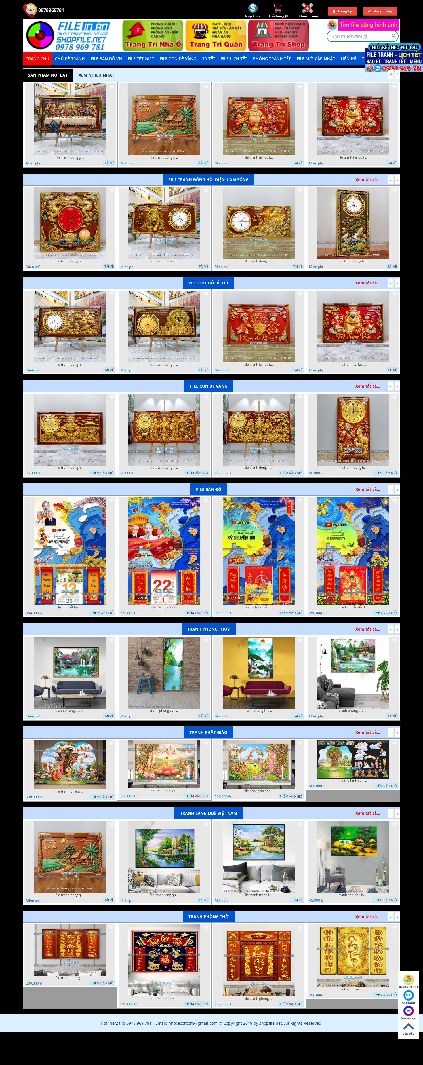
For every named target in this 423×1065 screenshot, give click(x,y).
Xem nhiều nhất (96, 75)
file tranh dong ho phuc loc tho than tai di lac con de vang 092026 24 (164, 468)
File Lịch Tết (234, 58)
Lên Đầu (409, 1034)
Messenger (409, 1018)
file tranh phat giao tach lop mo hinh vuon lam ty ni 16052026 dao (70, 791)
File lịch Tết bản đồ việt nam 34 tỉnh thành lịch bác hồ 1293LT (70, 607)
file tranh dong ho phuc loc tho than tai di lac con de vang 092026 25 (70, 468)
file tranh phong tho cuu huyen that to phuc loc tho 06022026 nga (164, 998)
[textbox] (363, 36)
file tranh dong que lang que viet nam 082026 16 (164, 157)
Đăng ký (345, 11)
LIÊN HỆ (348, 58)
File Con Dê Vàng (178, 58)
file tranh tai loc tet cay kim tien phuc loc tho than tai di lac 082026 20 (352, 157)
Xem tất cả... (367, 179)
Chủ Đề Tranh (70, 58)
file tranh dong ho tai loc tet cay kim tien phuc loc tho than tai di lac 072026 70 (164, 364)
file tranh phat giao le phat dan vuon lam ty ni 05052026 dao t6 (164, 790)
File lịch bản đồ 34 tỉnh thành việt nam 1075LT (353, 607)
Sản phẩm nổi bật (48, 75)
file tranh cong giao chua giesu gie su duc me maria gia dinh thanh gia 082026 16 (70, 157)
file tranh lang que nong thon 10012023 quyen (164, 895)
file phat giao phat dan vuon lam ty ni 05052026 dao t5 (258, 791)
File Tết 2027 (141, 58)
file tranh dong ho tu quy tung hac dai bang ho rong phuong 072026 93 (70, 261)
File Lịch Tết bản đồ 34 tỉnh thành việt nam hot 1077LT (258, 607)
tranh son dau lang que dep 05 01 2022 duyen (353, 895)
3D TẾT (208, 58)
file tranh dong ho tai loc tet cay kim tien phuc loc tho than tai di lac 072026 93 (70, 364)
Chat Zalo (409, 1003)
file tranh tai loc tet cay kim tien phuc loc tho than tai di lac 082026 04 (258, 157)
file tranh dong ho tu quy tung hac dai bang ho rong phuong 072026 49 (258, 261)
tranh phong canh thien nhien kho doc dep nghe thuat (164, 711)
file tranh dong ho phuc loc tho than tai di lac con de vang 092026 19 (353, 468)
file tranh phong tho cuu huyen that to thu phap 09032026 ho (70, 978)
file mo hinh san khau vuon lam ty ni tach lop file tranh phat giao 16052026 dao (353, 781)
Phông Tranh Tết (272, 58)
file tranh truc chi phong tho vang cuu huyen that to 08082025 (353, 989)
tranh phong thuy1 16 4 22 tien (258, 711)
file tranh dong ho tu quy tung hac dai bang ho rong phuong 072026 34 (353, 261)
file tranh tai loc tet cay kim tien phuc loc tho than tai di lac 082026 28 (258, 364)
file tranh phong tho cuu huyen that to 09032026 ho (258, 998)
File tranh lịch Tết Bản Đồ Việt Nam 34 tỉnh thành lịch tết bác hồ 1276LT (164, 607)
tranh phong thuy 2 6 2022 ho (353, 711)
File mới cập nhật (316, 58)
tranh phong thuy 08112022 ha (70, 711)
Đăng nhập (383, 11)
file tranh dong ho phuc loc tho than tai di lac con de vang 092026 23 (258, 468)
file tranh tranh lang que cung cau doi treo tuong (258, 895)
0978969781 (50, 10)
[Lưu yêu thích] (112, 87)
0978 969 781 (408, 987)
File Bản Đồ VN (106, 58)
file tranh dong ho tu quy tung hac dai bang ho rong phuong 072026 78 (164, 261)
